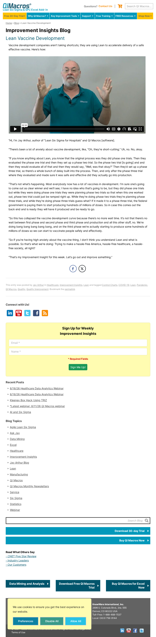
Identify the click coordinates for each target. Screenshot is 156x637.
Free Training (103, 15)
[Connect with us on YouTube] (18, 312)
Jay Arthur (38, 284)
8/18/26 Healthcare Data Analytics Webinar (37, 388)
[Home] (17, 5)
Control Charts (109, 284)
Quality (21, 289)
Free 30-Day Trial (14, 15)
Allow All (75, 621)
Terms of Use (18, 632)
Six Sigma (16, 498)
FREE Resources (124, 15)
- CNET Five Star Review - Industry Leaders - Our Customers (21, 560)
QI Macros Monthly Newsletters (29, 486)
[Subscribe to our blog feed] (45, 312)
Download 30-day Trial (130, 530)
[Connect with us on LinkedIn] (10, 312)
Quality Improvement (37, 289)
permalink (70, 289)
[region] (49, 613)
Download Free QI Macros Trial (77, 585)
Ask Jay (15, 433)
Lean (86, 284)
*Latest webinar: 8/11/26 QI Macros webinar (37, 406)
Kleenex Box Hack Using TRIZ (28, 400)
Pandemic (142, 284)
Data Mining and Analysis (26, 583)
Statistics (15, 504)
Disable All (51, 621)
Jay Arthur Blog (19, 462)
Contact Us (105, 6)
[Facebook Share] (73, 268)
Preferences (25, 621)
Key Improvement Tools (64, 15)
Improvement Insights (71, 284)
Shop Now (144, 15)
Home (9, 23)
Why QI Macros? (37, 15)
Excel (13, 444)
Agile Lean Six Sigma (23, 427)
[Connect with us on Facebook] (36, 312)
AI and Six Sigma (20, 412)
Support (86, 15)
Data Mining (17, 439)
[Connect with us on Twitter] (27, 312)
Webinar (15, 509)
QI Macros (11, 289)
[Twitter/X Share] (82, 268)
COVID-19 (124, 284)
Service (14, 492)
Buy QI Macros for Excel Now (128, 585)
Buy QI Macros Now (132, 540)
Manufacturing (19, 474)
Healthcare (53, 284)
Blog (16, 23)
